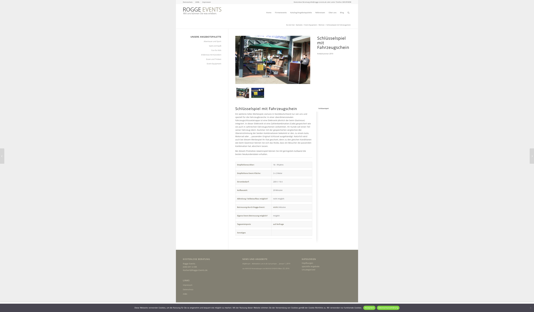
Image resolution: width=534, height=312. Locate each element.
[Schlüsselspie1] (242, 93)
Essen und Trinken (213, 59)
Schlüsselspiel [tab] (323, 108)
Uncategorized (308, 269)
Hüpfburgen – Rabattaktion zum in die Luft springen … (260, 263)
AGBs (197, 2)
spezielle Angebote (310, 266)
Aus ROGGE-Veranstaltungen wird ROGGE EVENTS (260, 268)
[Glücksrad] (532, 156)
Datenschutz (187, 2)
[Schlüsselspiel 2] (257, 93)
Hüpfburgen (307, 263)
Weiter (304, 60)
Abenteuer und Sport (212, 41)
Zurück (241, 60)
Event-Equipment (214, 63)
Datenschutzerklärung (388, 308)
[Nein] (530, 307)
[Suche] (348, 12)
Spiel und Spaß (215, 46)
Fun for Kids (216, 50)
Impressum (206, 2)
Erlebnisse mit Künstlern (211, 54)
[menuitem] (188, 2)
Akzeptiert (369, 308)
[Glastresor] (2, 156)
